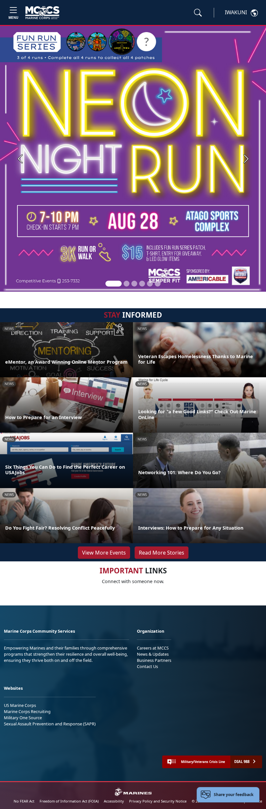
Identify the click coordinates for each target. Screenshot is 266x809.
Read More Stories (161, 552)
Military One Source (23, 718)
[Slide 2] (126, 284)
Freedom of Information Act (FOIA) (69, 801)
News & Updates (153, 654)
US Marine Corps (20, 705)
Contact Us (147, 666)
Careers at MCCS (153, 648)
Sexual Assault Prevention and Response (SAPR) (50, 724)
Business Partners (154, 660)
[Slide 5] (150, 284)
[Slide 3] (134, 284)
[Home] (42, 13)
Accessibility (114, 801)
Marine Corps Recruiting (27, 711)
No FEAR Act (24, 801)
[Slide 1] (113, 284)
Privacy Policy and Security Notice (158, 801)
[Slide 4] (142, 284)
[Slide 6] (158, 284)
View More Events (104, 552)
